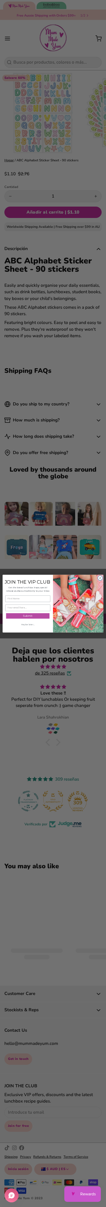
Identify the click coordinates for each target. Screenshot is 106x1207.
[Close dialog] (100, 578)
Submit (28, 615)
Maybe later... (28, 624)
